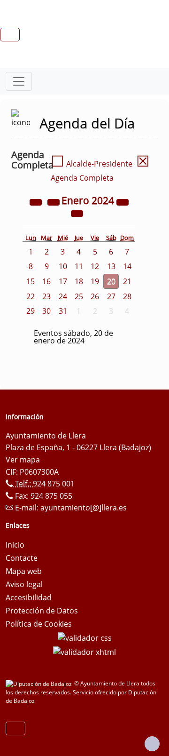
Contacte (22, 558)
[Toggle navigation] (19, 81)
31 (63, 311)
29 (30, 311)
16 (46, 281)
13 (111, 266)
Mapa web (24, 571)
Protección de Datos (42, 610)
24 (63, 296)
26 (95, 296)
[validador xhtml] (84, 651)
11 (79, 266)
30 (46, 311)
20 (111, 281)
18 (79, 281)
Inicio (15, 545)
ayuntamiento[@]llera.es (83, 507)
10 (63, 266)
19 (95, 281)
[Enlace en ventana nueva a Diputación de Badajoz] (40, 683)
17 (63, 281)
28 (127, 296)
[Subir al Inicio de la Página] (152, 743)
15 (30, 281)
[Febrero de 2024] (77, 212)
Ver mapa (23, 459)
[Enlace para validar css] (85, 637)
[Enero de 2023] (37, 201)
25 (79, 296)
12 (95, 266)
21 (127, 281)
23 (46, 296)
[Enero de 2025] (122, 201)
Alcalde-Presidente (91, 164)
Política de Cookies (39, 624)
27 (111, 296)
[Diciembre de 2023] (54, 201)
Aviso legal (24, 584)
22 (30, 296)
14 (127, 266)
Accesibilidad (29, 597)
